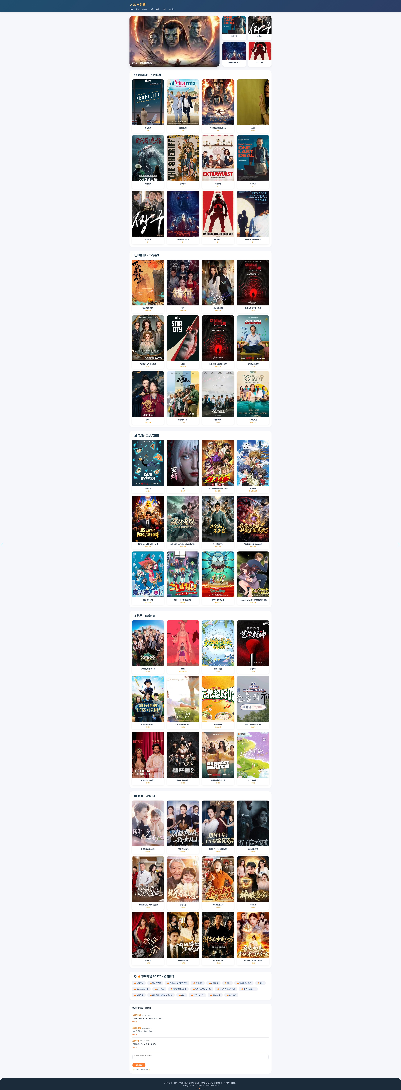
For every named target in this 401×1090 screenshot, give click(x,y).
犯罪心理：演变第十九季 (218, 364)
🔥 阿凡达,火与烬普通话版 (177, 983)
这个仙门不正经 (218, 544)
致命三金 (148, 960)
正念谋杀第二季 (253, 364)
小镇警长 (183, 184)
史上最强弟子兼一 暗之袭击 (218, 488)
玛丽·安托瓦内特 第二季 (148, 364)
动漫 (151, 9)
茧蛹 (183, 488)
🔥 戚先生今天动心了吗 (226, 989)
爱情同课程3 (218, 420)
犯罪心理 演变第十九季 (253, 308)
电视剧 (144, 9)
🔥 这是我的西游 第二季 (202, 989)
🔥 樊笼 (182, 995)
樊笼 (148, 420)
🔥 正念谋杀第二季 (141, 989)
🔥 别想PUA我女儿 (248, 989)
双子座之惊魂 (253, 849)
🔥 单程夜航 (138, 983)
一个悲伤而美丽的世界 (253, 239)
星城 (183, 364)
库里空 (183, 669)
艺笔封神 (253, 669)
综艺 (158, 9)
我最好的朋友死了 (234, 62)
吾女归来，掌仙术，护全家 (253, 960)
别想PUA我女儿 (183, 849)
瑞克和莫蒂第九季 (218, 600)
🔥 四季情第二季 (197, 995)
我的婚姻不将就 (183, 960)
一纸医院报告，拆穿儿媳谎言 (148, 905)
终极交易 (234, 36)
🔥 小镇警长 (213, 983)
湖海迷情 (148, 184)
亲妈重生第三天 (218, 905)
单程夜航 (148, 128)
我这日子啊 (183, 128)
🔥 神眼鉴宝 (138, 995)
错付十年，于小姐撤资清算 (218, 849)
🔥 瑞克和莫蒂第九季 (178, 989)
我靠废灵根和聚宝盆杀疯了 (253, 544)
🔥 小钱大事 (159, 989)
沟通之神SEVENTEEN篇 (253, 724)
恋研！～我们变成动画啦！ (183, 600)
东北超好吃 (218, 724)
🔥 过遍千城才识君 (244, 983)
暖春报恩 (183, 905)
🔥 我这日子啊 (155, 983)
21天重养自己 (253, 780)
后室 (253, 128)
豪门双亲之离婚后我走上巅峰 (148, 544)
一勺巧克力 (259, 62)
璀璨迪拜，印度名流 (148, 780)
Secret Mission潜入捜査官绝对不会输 (253, 600)
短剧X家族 (218, 669)
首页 (131, 9)
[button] (196, 1088)
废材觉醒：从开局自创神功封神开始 (182, 544)
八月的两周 (253, 420)
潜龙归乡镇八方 (218, 960)
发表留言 (140, 1065)
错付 (183, 308)
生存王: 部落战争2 (183, 780)
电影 (137, 9)
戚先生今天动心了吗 (148, 849)
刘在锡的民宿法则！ (148, 724)
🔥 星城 (260, 983)
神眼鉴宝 (253, 905)
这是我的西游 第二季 (148, 669)
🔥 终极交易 (231, 995)
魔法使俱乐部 (148, 600)
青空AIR (253, 488)
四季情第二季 (183, 420)
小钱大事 (148, 488)
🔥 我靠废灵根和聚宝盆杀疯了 (161, 995)
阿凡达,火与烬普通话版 (218, 128)
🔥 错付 (227, 983)
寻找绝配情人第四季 (218, 780)
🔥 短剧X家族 (215, 995)
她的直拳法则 (218, 308)
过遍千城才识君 (147, 308)
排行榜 (171, 9)
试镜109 (259, 36)
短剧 (164, 9)
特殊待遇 (136, 63)
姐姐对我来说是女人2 (182, 724)
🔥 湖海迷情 (197, 983)
